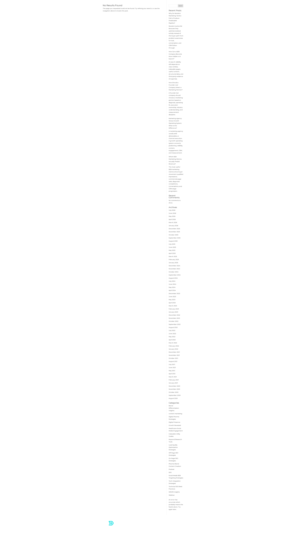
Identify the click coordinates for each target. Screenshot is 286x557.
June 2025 (172, 247)
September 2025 (174, 238)
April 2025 (172, 253)
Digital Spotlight (151, 534)
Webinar (172, 495)
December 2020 (174, 386)
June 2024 (172, 284)
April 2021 (172, 374)
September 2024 (175, 275)
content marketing (175, 414)
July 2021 (172, 364)
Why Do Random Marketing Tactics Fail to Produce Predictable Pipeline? (175, 18)
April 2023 (172, 303)
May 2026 (172, 216)
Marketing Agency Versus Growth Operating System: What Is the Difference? (175, 123)
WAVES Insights (174, 492)
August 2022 (173, 327)
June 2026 (172, 213)
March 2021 (173, 377)
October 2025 (173, 235)
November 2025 (174, 232)
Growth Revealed (175, 425)
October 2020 (173, 392)
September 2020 (175, 395)
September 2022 (174, 324)
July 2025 (172, 244)
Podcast (171, 469)
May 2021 (172, 371)
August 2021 (173, 361)
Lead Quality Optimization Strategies (173, 447)
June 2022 (172, 333)
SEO (170, 472)
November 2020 (174, 389)
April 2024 (172, 290)
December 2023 (174, 293)
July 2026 (172, 210)
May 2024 (172, 287)
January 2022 (173, 349)
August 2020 (173, 398)
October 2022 (173, 321)
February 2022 (174, 346)
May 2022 (172, 337)
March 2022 (173, 343)
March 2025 (173, 256)
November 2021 (174, 355)
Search (180, 5)
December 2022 (174, 315)
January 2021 (173, 383)
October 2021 (173, 358)
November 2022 (174, 318)
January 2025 (173, 263)
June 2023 (172, 296)
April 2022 (172, 340)
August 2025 (173, 241)
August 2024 (173, 278)
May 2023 (172, 299)
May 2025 (172, 250)
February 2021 (174, 380)
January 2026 (173, 225)
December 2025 (174, 229)
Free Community (151, 538)
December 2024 (174, 266)
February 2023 (174, 309)
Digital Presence (174, 422)
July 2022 (172, 330)
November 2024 (174, 269)
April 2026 (172, 219)
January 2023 (173, 312)
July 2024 (172, 281)
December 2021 (174, 352)
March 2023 (173, 306)
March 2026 (173, 222)
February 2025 (174, 259)
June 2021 (172, 367)
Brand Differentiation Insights (174, 408)
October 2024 (173, 272)
